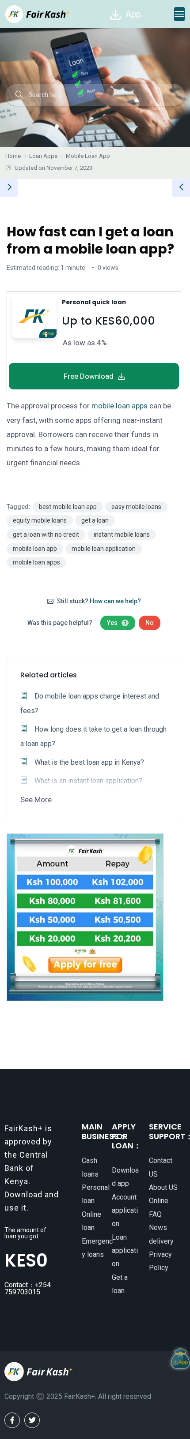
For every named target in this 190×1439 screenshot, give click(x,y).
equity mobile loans (40, 520)
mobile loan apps (119, 405)
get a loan (95, 520)
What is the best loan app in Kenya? (88, 762)
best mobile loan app (68, 506)
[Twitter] (32, 1420)
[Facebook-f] (12, 1420)
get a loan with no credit (46, 534)
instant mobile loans (122, 534)
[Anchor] (161, 319)
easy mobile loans (136, 506)
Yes (116, 622)
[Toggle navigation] (179, 14)
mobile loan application (104, 548)
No (149, 622)
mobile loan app (35, 548)
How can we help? (115, 601)
